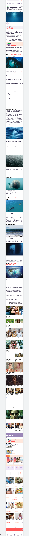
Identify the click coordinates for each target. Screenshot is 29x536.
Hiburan (7, 3)
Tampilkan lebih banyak (14, 499)
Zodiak (15, 3)
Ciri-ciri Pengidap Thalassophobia (10, 27)
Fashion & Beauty (16, 522)
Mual (8, 95)
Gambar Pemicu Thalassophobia (10, 28)
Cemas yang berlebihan (11, 105)
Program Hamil (16, 511)
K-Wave (10, 3)
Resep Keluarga (8, 522)
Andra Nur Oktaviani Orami (14, 23)
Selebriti (13, 3)
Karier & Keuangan (8, 511)
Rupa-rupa (18, 3)
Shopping (21, 3)
